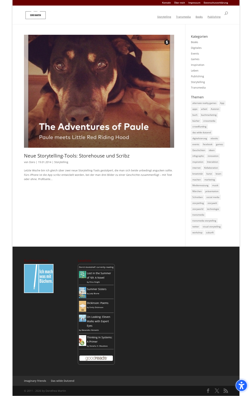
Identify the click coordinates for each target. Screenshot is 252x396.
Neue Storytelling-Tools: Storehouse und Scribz (77, 155)
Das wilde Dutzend (62, 381)
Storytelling (164, 17)
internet (196, 167)
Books (199, 17)
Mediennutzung (200, 185)
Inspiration (197, 65)
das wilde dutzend (201, 132)
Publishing (214, 17)
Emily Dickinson (96, 307)
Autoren (215, 109)
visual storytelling (212, 226)
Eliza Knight (94, 282)
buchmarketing (209, 114)
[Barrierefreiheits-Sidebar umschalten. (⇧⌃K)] (241, 385)
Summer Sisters (96, 289)
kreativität (197, 173)
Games (195, 59)
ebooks (214, 138)
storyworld (197, 209)
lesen (218, 173)
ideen (212, 150)
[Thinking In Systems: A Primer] (82, 345)
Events (195, 53)
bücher (196, 120)
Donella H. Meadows (98, 346)
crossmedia (209, 120)
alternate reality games (204, 103)
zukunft (210, 232)
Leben (195, 70)
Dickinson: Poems (97, 303)
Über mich (179, 3)
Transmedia (183, 17)
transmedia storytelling (204, 220)
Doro (32, 162)
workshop (197, 232)
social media (212, 197)
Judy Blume (94, 293)
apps (194, 109)
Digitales (196, 48)
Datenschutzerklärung (216, 3)
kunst (209, 173)
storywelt (212, 203)
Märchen (197, 191)
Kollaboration (211, 167)
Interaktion (212, 161)
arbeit (204, 109)
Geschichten (198, 150)
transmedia (198, 214)
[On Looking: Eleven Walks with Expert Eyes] (82, 321)
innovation (213, 156)
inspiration (197, 161)
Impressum (194, 3)
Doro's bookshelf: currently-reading (96, 267)
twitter (195, 226)
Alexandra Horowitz (90, 330)
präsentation (211, 191)
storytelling (198, 203)
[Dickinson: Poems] (82, 310)
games (219, 144)
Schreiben (197, 197)
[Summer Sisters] (82, 297)
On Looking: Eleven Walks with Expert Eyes (98, 321)
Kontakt (166, 3)
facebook (207, 144)
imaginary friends (35, 381)
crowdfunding (199, 126)
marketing (209, 179)
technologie (213, 209)
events (195, 144)
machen (196, 179)
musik (215, 185)
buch (194, 114)
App (222, 103)
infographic (198, 156)
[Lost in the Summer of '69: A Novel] (82, 277)
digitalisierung (199, 138)
